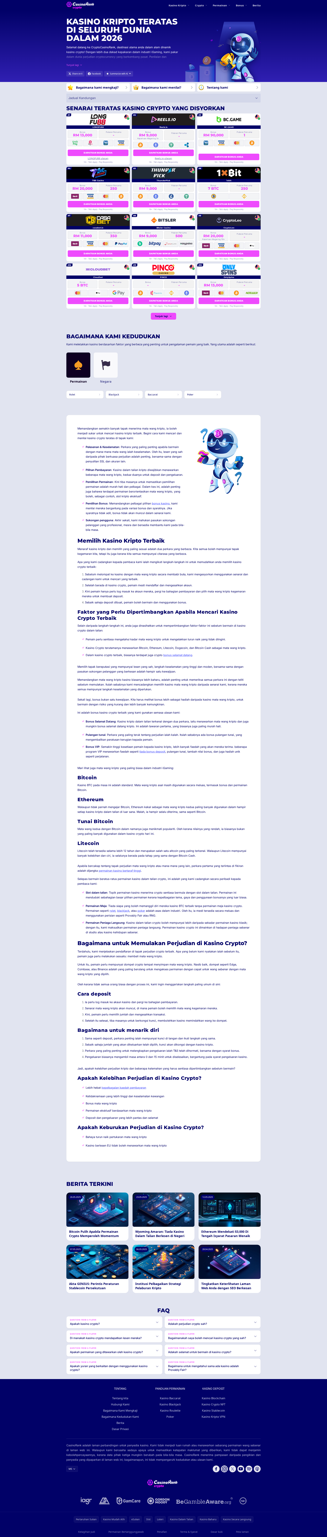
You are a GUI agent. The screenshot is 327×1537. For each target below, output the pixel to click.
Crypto (199, 5)
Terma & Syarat (189, 1531)
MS (70, 1468)
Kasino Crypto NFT (213, 1404)
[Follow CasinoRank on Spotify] (249, 1468)
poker (141, 910)
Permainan (220, 5)
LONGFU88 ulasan (98, 158)
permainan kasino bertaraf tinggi (120, 870)
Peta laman (242, 1531)
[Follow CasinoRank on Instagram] (224, 1468)
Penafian (162, 1531)
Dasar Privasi (120, 1429)
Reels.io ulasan (163, 158)
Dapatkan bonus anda (98, 152)
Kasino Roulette (170, 1410)
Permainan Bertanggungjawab (126, 1531)
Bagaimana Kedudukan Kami (120, 1417)
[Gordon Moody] (158, 1500)
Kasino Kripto (177, 5)
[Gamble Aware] (204, 1500)
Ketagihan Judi (86, 1531)
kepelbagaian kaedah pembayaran (124, 1087)
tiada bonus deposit (152, 751)
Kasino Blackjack (170, 1404)
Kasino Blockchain (213, 1398)
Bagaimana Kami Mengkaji (120, 1410)
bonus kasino (161, 503)
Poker (170, 1417)
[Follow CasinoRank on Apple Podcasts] (257, 1468)
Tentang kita (120, 1398)
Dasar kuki (217, 1531)
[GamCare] (128, 1500)
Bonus (240, 5)
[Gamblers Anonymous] (104, 1500)
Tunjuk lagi (161, 316)
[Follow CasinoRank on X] (232, 1468)
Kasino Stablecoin (213, 1410)
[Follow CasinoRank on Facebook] (216, 1468)
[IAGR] (86, 1500)
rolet (112, 910)
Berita (257, 5)
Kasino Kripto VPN (213, 1417)
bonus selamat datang (177, 655)
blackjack (123, 910)
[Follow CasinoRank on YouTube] (240, 1468)
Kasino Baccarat (170, 1398)
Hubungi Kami (120, 1404)
